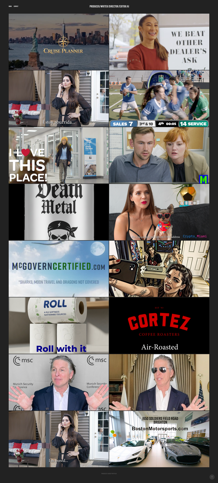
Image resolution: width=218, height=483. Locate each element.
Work (10, 6)
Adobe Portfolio (112, 473)
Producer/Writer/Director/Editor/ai (109, 6)
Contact (16, 6)
